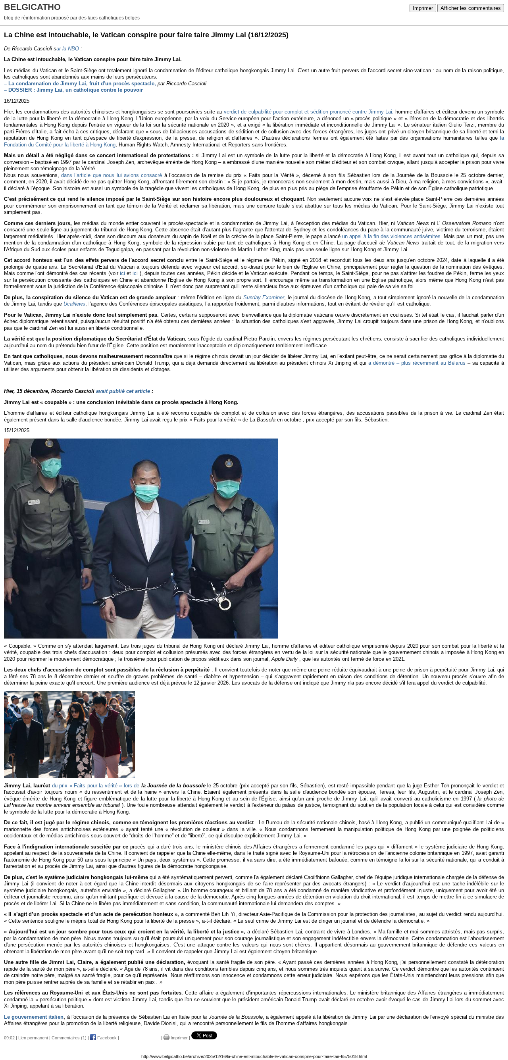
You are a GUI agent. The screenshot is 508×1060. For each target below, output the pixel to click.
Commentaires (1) (69, 1037)
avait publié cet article (123, 391)
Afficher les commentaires (471, 8)
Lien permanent (33, 1037)
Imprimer (423, 8)
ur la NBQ (67, 49)
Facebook (106, 1037)
